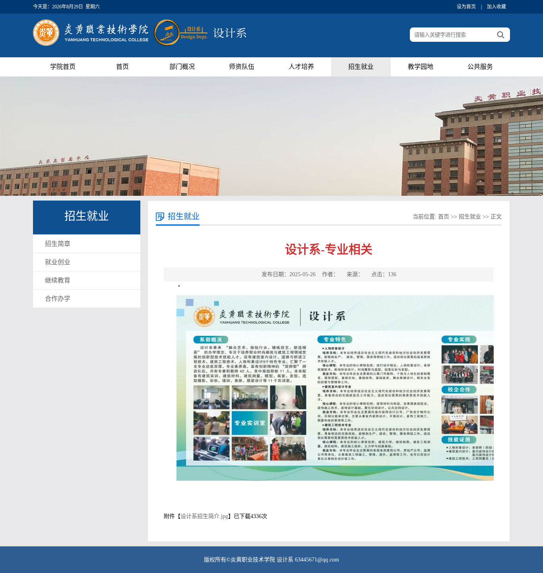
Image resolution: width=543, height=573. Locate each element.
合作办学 (57, 298)
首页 (122, 66)
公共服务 (480, 66)
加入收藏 (496, 7)
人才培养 (301, 66)
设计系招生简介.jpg (204, 516)
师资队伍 (241, 66)
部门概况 (182, 66)
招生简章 (57, 243)
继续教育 (57, 280)
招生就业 (361, 66)
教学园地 (420, 66)
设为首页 (466, 7)
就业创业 (57, 262)
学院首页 (63, 66)
